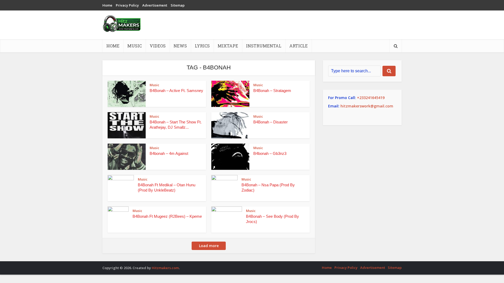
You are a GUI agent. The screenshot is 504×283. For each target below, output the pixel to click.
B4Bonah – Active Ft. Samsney (176, 90)
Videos (158, 45)
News (180, 45)
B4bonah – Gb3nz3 (269, 153)
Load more (209, 245)
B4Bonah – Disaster (270, 122)
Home (107, 5)
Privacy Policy (127, 5)
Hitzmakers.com (165, 267)
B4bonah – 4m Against (169, 153)
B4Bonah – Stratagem (272, 90)
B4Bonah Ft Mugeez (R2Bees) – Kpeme (167, 216)
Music (134, 45)
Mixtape (228, 45)
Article (298, 45)
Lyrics (202, 45)
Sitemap (178, 5)
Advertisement (154, 5)
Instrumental (263, 45)
